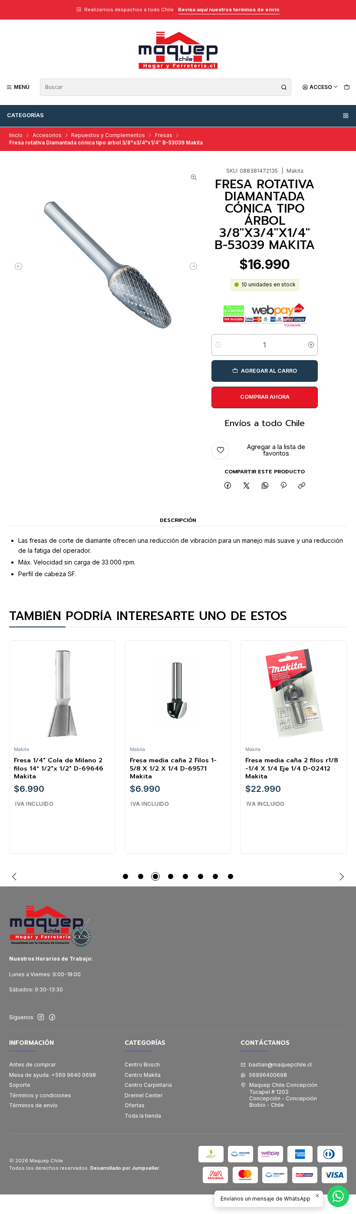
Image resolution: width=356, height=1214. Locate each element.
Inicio (16, 135)
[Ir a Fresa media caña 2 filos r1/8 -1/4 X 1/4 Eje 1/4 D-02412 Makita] (293, 693)
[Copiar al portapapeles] (302, 486)
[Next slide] (340, 876)
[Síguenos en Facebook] (52, 1017)
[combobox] (165, 87)
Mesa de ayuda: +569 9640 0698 (52, 1075)
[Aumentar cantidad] (311, 345)
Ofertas (135, 1105)
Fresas (163, 135)
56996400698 (268, 1075)
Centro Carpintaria (148, 1085)
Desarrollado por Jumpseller (124, 1168)
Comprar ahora (265, 397)
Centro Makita (143, 1075)
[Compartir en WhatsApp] (264, 486)
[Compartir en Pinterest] (283, 486)
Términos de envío (33, 1105)
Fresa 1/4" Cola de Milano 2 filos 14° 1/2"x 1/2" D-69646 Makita (58, 768)
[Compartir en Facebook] (227, 486)
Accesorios (47, 135)
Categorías (25, 115)
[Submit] (284, 87)
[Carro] (346, 87)
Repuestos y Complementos (108, 135)
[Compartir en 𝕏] (246, 486)
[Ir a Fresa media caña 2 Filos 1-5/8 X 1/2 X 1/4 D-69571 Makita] (178, 693)
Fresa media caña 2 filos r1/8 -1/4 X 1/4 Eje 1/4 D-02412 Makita (291, 768)
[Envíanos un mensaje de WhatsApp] (338, 1196)
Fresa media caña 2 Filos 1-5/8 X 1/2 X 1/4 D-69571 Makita (173, 768)
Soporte (19, 1085)
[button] (125, 876)
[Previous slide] (15, 876)
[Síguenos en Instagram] (41, 1017)
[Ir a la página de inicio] (178, 50)
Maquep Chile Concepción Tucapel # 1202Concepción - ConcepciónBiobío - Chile (283, 1095)
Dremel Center (144, 1095)
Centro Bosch (142, 1064)
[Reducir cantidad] (218, 345)
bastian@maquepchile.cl (280, 1064)
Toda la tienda (143, 1115)
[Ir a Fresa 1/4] (62, 693)
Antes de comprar (32, 1064)
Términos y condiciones (40, 1095)
